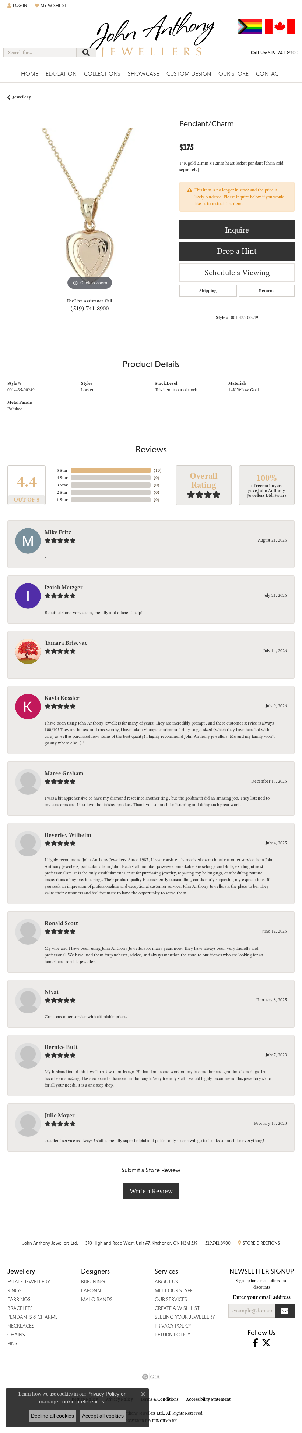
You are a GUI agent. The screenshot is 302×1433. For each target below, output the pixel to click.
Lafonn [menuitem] (91, 1290)
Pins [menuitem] (12, 1343)
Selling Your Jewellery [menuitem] (185, 1317)
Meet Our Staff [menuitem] (174, 1290)
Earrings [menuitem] (19, 1299)
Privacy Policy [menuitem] (173, 1326)
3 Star (62, 485)
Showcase (143, 74)
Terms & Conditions (159, 1399)
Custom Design (188, 74)
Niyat (52, 992)
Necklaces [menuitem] (20, 1326)
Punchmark (164, 1420)
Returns (266, 291)
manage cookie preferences (71, 1401)
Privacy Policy (103, 1394)
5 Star (62, 470)
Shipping (208, 291)
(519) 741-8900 (89, 308)
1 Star (62, 500)
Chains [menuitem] (16, 1334)
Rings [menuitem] (14, 1290)
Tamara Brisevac (66, 643)
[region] (89, 210)
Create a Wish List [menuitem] (177, 1308)
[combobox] (40, 52)
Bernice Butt (61, 1047)
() (158, 470)
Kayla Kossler (62, 698)
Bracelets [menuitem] (20, 1308)
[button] (17, 5)
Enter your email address (262, 1297)
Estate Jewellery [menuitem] (28, 1282)
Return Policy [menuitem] (172, 1334)
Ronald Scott (61, 923)
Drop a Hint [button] (237, 251)
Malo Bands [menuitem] (97, 1299)
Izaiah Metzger (64, 587)
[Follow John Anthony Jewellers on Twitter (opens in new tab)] (266, 1343)
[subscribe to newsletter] (285, 1311)
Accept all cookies (103, 1416)
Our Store (233, 74)
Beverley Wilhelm (68, 835)
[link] (274, 52)
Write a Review (151, 1191)
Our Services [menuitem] (171, 1299)
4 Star (62, 478)
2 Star (62, 492)
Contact (268, 74)
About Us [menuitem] (166, 1282)
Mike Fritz (58, 532)
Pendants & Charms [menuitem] (32, 1317)
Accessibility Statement (208, 1399)
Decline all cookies (52, 1416)
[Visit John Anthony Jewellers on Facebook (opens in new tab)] (255, 1343)
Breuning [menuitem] (93, 1282)
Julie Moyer (60, 1115)
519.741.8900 (218, 1243)
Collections (102, 74)
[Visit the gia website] (151, 1376)
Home (29, 74)
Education (61, 74)
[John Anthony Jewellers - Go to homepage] (151, 39)
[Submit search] (86, 52)
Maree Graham (64, 773)
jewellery (22, 97)
